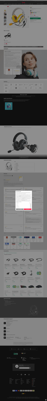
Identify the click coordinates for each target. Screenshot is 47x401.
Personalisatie (17, 206)
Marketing (17, 205)
